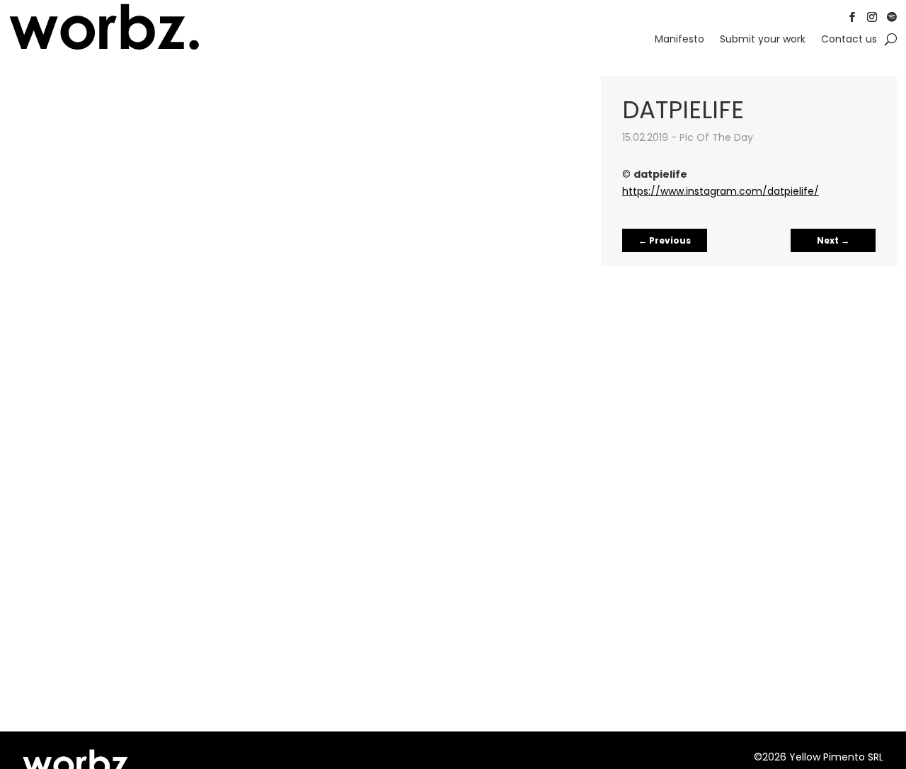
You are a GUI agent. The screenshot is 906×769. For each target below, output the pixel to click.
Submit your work (762, 40)
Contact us (849, 40)
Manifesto (679, 40)
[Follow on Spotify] (892, 17)
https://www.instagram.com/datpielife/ (720, 191)
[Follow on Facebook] (852, 17)
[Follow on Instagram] (872, 17)
